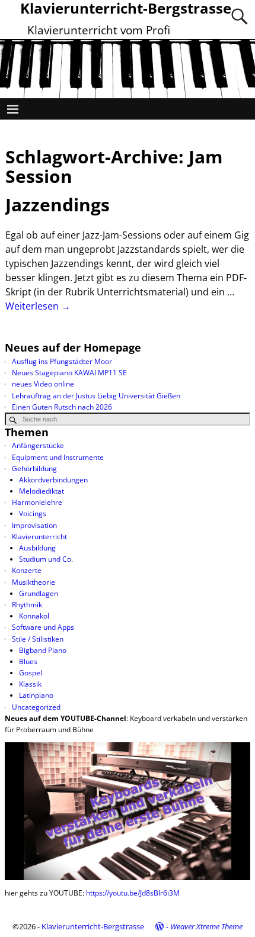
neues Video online (43, 384)
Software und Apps (43, 627)
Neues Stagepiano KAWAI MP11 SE (69, 373)
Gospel (30, 673)
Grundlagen (38, 593)
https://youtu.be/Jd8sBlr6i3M (133, 893)
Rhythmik (27, 605)
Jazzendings (57, 204)
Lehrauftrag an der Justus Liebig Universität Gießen (96, 396)
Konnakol (34, 616)
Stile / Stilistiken (37, 639)
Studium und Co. (46, 559)
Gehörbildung (34, 468)
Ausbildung (37, 548)
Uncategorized (36, 707)
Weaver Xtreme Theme (206, 926)
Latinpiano (36, 695)
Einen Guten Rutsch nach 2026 (62, 407)
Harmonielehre (37, 502)
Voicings (32, 513)
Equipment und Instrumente (58, 457)
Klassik (30, 684)
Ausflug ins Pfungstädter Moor (62, 361)
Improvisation (34, 525)
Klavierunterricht (39, 537)
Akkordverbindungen (53, 480)
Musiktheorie (33, 582)
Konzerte (27, 570)
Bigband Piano (42, 650)
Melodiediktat (41, 491)
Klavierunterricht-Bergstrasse (93, 926)
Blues (28, 661)
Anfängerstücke (38, 445)
